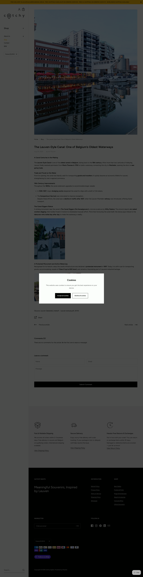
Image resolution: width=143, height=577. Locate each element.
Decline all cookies (80, 295)
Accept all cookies (63, 295)
